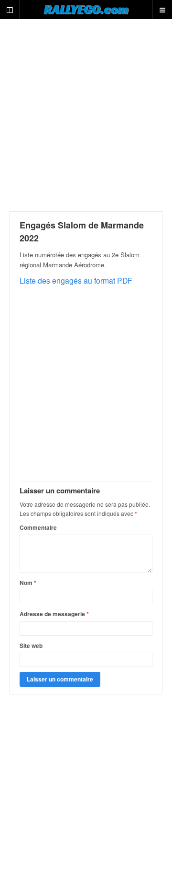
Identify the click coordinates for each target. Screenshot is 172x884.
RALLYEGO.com (86, 9)
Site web (31, 645)
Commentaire (38, 527)
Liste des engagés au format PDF (76, 280)
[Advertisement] (86, 115)
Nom (28, 582)
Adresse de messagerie (54, 613)
